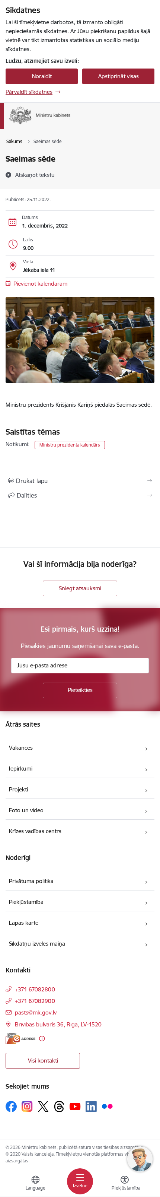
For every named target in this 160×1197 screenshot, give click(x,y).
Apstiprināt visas (118, 76)
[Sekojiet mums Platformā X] (43, 1106)
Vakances (21, 747)
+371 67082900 (35, 1000)
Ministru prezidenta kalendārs (69, 445)
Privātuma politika (31, 881)
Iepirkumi (20, 768)
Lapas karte (23, 922)
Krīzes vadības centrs (35, 831)
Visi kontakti (43, 1060)
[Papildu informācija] (42, 1038)
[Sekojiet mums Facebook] (11, 1106)
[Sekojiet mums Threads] (59, 1106)
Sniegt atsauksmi (80, 588)
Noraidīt (42, 76)
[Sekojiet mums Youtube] (75, 1106)
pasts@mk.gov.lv (36, 1012)
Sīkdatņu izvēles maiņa (37, 943)
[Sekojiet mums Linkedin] (91, 1106)
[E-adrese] (20, 1038)
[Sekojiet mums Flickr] (107, 1106)
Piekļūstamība (26, 901)
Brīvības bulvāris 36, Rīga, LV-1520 (58, 1024)
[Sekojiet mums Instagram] (27, 1106)
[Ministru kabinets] (70, 124)
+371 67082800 (35, 989)
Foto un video (26, 810)
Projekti (18, 789)
